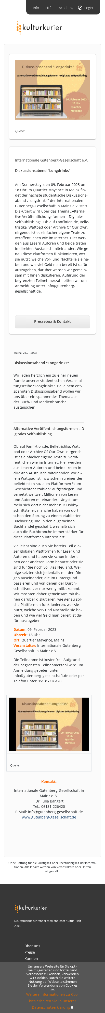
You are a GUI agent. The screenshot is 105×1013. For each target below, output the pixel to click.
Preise (29, 952)
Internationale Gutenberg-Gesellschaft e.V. (51, 160)
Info (36, 7)
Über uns (32, 945)
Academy (66, 7)
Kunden (31, 958)
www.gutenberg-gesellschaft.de (49, 817)
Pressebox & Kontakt (52, 321)
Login (88, 7)
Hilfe (48, 7)
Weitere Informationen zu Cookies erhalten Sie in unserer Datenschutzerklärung (52, 1000)
